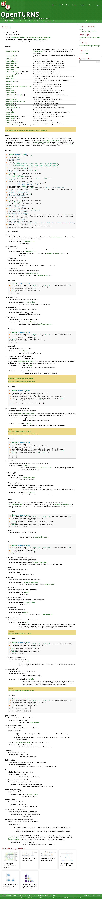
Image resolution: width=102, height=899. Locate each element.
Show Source (83, 53)
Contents (28, 21)
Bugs (97, 5)
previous (86, 21)
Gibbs (54, 21)
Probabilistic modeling (44, 21)
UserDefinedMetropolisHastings (89, 46)
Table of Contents (87, 26)
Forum (74, 5)
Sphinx (76, 897)
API (34, 21)
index (98, 21)
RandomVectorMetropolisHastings (89, 38)
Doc (67, 5)
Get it (61, 5)
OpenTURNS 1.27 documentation (12, 21)
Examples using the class (89, 31)
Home (54, 5)
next (93, 21)
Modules (82, 5)
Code (90, 5)
